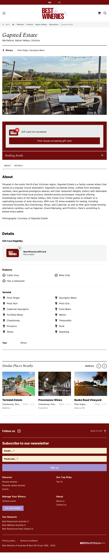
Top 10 (59, 481)
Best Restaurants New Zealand (16, 529)
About (7, 165)
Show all (89, 366)
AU (49, 2)
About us (60, 501)
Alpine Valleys (41, 24)
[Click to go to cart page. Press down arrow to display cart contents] (99, 13)
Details (18, 165)
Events (5, 489)
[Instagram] (19, 431)
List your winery (13, 508)
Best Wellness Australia (12, 525)
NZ (59, 2)
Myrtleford (53, 24)
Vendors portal (9, 501)
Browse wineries (9, 481)
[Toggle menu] (4, 13)
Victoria (29, 24)
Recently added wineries (13, 485)
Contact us (61, 504)
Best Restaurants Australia (14, 521)
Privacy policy (8, 540)
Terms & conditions (29, 540)
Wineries (20, 24)
